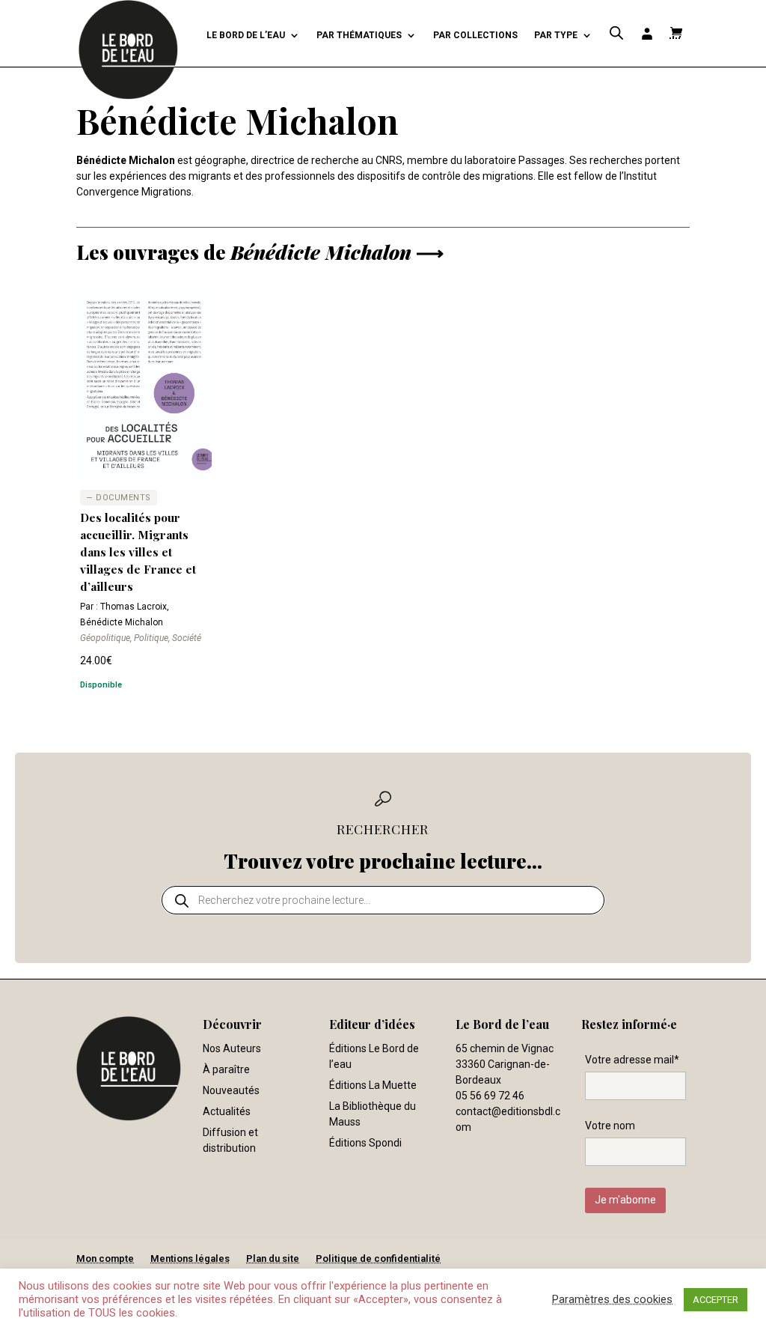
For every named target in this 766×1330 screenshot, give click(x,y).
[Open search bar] (616, 33)
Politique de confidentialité (378, 1258)
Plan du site (272, 1258)
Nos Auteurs (232, 1048)
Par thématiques (359, 35)
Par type (555, 35)
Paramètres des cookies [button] (612, 1299)
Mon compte (105, 1258)
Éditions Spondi (365, 1143)
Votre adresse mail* (632, 1060)
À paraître (226, 1069)
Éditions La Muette (373, 1085)
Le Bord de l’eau (245, 35)
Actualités (227, 1111)
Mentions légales (190, 1258)
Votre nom (610, 1126)
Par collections (475, 35)
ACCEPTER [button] (715, 1299)
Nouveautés (231, 1090)
